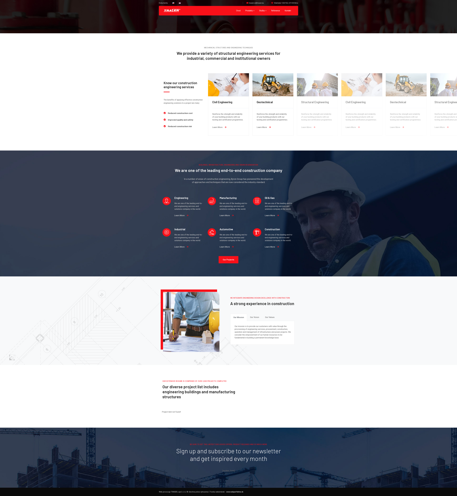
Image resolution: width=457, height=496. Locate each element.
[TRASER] (172, 10)
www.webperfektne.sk (234, 492)
